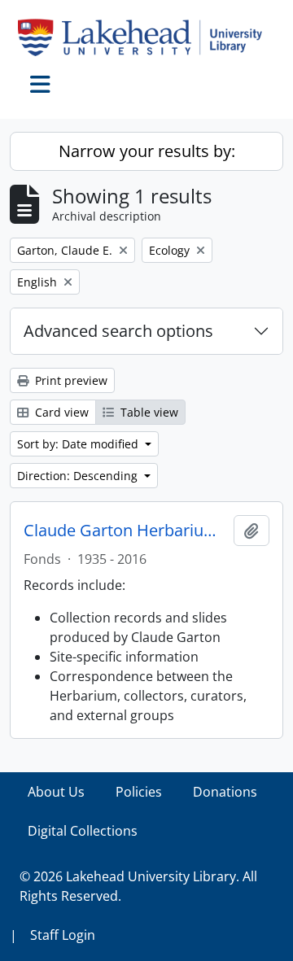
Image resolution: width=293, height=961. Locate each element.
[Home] (146, 37)
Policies (139, 792)
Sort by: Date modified (79, 444)
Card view (60, 412)
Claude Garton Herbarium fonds (125, 530)
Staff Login (62, 935)
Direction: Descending (79, 475)
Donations (225, 792)
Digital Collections (83, 831)
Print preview (69, 380)
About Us (56, 792)
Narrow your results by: (147, 151)
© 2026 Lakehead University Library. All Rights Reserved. (138, 886)
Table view (147, 412)
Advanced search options (118, 331)
